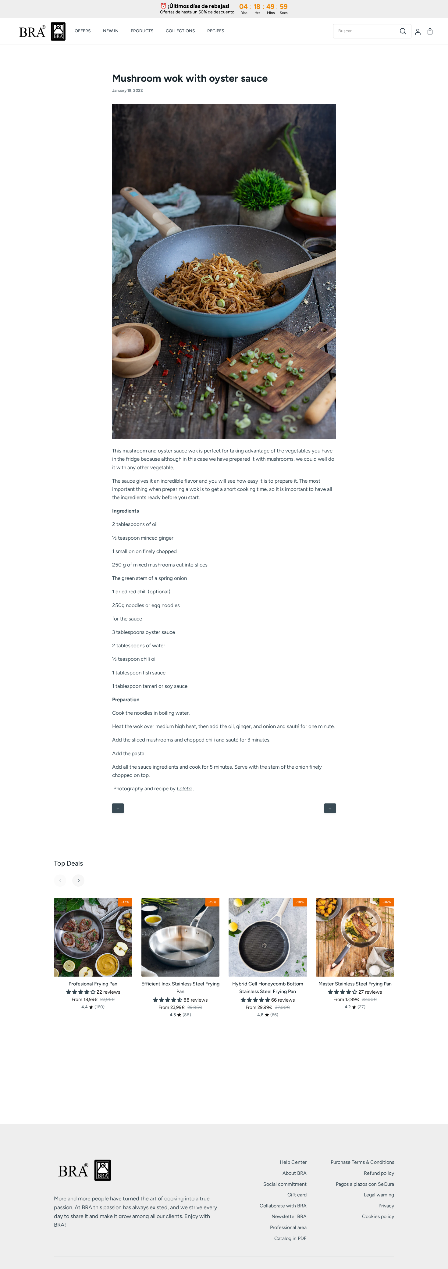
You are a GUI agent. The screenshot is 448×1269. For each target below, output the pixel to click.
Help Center (293, 1162)
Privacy (386, 1206)
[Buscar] (403, 31)
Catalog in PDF (290, 1238)
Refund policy (379, 1173)
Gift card (297, 1195)
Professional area (288, 1227)
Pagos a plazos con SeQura (365, 1184)
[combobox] (364, 31)
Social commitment (285, 1184)
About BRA (295, 1173)
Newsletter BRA (289, 1216)
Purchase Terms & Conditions (362, 1162)
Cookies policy (378, 1216)
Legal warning (379, 1195)
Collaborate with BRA (283, 1206)
